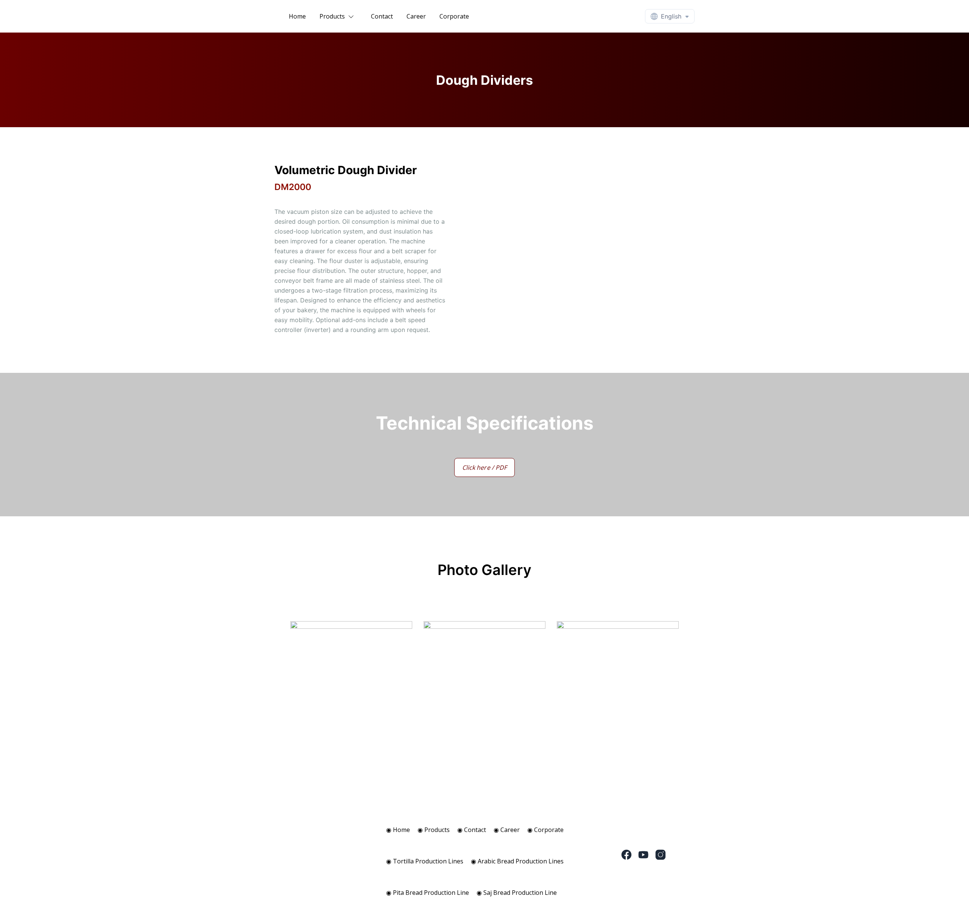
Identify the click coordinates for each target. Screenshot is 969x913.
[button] (338, 16)
